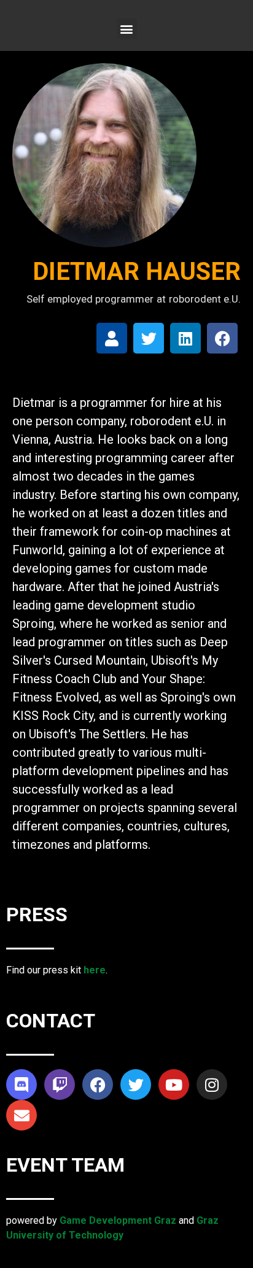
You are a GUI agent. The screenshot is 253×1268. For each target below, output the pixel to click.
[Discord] (21, 1084)
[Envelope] (21, 1115)
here (95, 970)
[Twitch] (59, 1084)
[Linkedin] (185, 338)
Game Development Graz (118, 1220)
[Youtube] (173, 1084)
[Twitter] (148, 338)
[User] (111, 338)
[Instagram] (212, 1084)
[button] (127, 28)
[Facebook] (222, 338)
